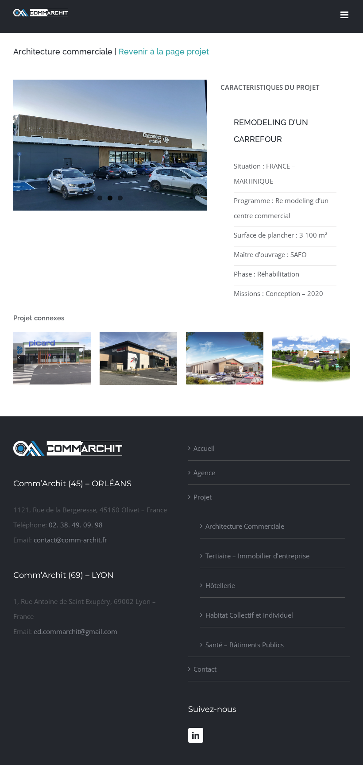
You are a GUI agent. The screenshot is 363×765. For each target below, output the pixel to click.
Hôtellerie (220, 585)
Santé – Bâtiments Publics (244, 644)
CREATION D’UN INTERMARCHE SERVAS (283, 374)
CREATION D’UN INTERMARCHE (110, 383)
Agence (204, 472)
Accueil (204, 448)
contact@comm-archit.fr (70, 539)
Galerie (51, 382)
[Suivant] (344, 357)
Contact (204, 669)
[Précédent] (18, 357)
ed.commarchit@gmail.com (75, 631)
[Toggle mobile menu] (345, 14)
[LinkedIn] (195, 735)
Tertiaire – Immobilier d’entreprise (257, 555)
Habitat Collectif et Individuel (249, 615)
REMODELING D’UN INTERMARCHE (197, 382)
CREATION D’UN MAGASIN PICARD (24, 382)
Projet (202, 496)
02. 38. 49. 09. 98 (76, 524)
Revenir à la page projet (164, 51)
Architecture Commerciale (244, 526)
